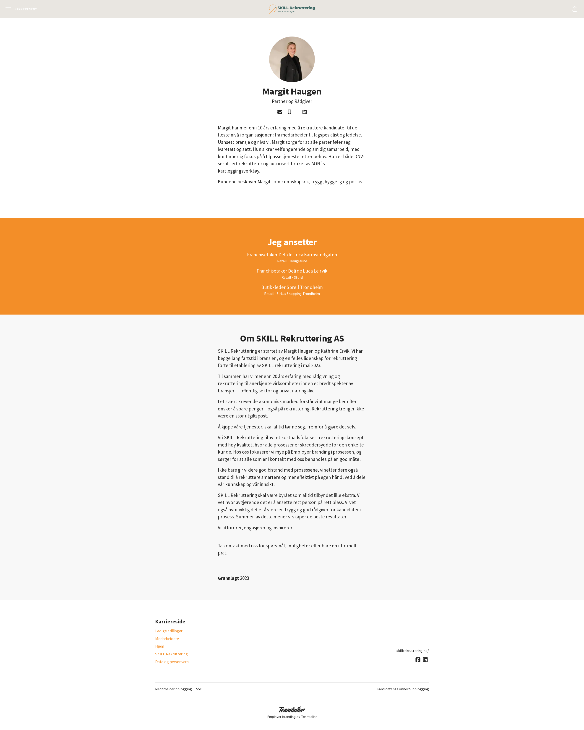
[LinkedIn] (304, 112)
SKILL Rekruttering (171, 653)
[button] (574, 9)
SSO (199, 689)
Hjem (159, 646)
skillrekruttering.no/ (412, 650)
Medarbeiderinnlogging (173, 689)
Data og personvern (172, 661)
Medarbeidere (167, 638)
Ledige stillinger (168, 630)
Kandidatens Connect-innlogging (403, 689)
